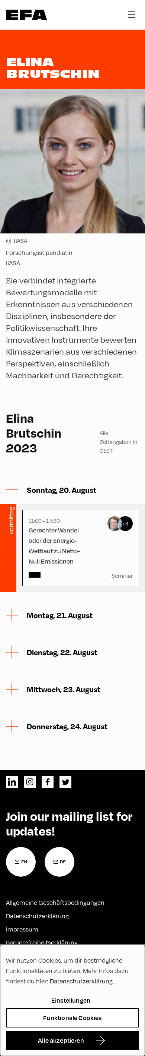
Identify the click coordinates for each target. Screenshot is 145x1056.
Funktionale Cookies (72, 1018)
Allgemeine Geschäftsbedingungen (55, 902)
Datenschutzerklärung (37, 915)
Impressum (22, 929)
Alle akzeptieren (61, 1040)
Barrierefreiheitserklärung (42, 942)
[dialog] (72, 1000)
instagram (30, 782)
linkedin (12, 782)
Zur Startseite (26, 15)
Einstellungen (70, 1000)
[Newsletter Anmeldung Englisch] (21, 862)
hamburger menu (131, 15)
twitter (65, 782)
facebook (48, 782)
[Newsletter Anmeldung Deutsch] (59, 862)
